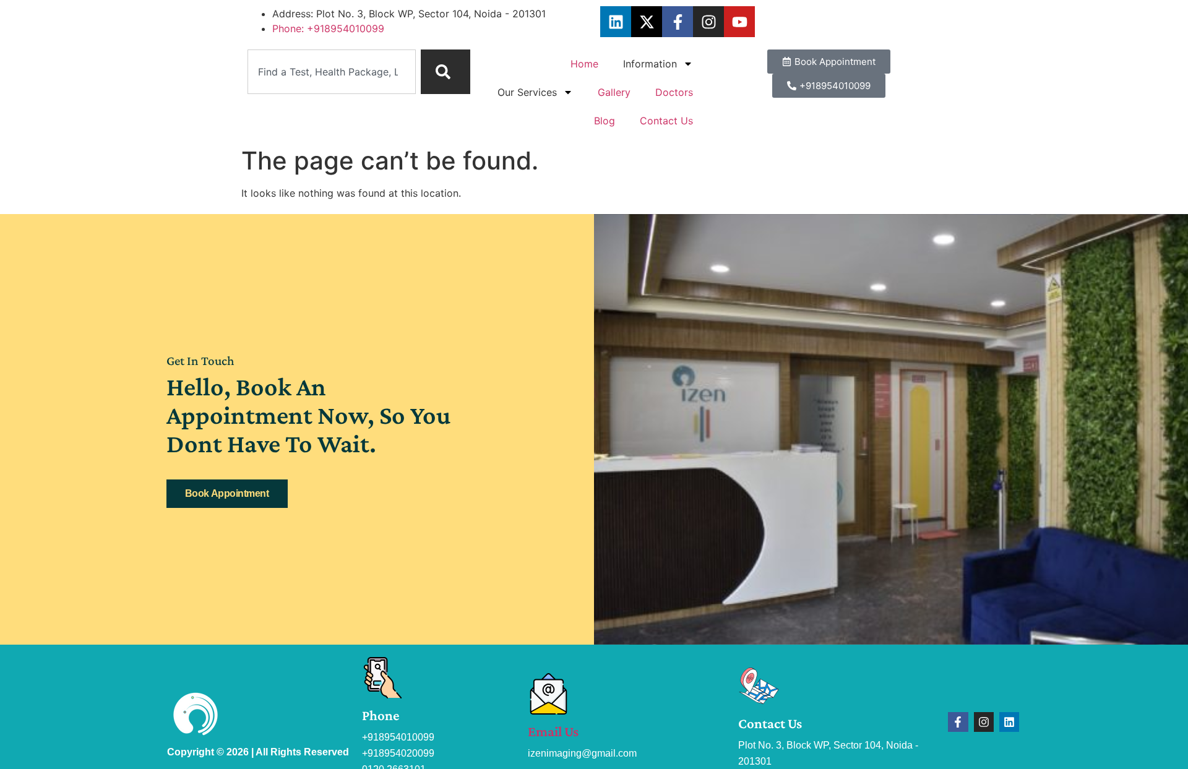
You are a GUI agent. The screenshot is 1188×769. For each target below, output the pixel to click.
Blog (604, 120)
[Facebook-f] (677, 21)
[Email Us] (548, 694)
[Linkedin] (615, 21)
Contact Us (666, 120)
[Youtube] (739, 21)
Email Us (553, 731)
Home (584, 64)
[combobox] (332, 71)
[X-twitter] (646, 21)
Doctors (674, 92)
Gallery (614, 92)
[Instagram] (708, 21)
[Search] (445, 71)
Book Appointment (227, 493)
